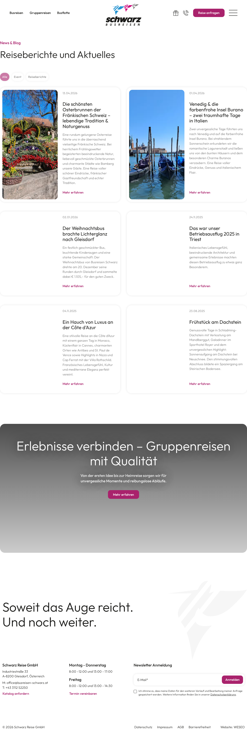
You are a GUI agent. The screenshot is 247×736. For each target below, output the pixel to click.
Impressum (165, 727)
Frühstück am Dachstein (215, 322)
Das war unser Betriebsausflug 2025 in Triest (214, 233)
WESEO (239, 727)
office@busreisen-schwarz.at (27, 683)
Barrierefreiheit (200, 727)
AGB (180, 727)
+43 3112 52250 (17, 687)
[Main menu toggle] (233, 13)
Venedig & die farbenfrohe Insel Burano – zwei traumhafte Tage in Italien (216, 112)
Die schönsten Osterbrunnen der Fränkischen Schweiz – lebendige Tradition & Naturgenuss (86, 115)
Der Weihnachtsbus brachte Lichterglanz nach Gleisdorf (85, 233)
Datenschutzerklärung (223, 694)
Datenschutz (143, 727)
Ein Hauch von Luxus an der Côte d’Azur (88, 325)
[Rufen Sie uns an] (186, 13)
